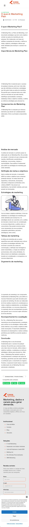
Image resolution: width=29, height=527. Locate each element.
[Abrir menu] (4, 5)
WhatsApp (6, 489)
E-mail (5, 483)
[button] (27, 497)
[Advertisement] (14, 67)
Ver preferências (14, 520)
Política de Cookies (11, 523)
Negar (14, 516)
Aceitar (15, 512)
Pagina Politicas (19, 523)
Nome (4, 476)
